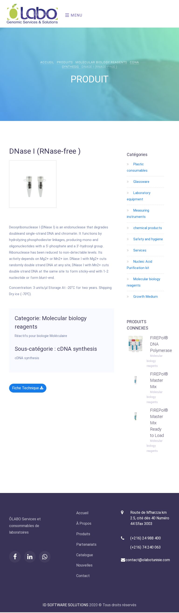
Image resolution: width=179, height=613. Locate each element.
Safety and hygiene (146, 239)
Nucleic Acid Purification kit (139, 264)
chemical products (145, 228)
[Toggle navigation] (63, 14)
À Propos (83, 523)
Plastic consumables (137, 167)
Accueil (47, 62)
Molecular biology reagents (101, 62)
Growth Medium (143, 296)
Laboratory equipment (138, 196)
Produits (65, 62)
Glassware (139, 182)
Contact (83, 576)
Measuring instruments (138, 213)
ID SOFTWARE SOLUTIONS (65, 605)
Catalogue (84, 555)
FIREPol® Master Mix (159, 380)
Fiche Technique (26, 388)
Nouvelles (84, 565)
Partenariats (86, 544)
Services (137, 250)
